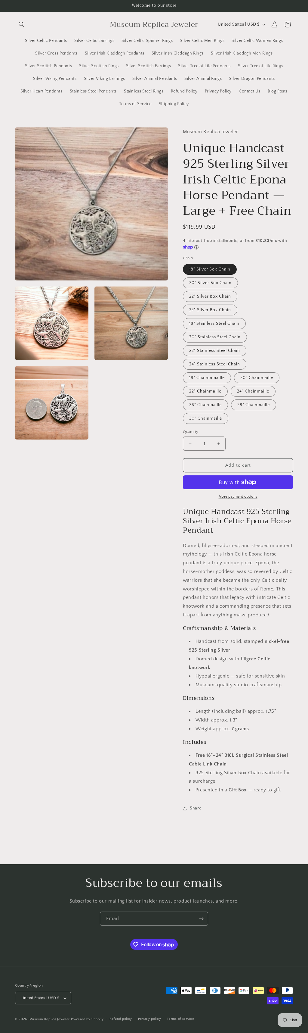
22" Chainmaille (205, 391)
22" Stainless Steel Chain (214, 350)
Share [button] (195, 808)
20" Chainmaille (256, 377)
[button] (21, 24)
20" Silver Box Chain (210, 282)
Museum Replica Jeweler (49, 1019)
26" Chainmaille (205, 404)
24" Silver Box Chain (210, 310)
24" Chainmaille (253, 391)
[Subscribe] (201, 919)
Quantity (190, 432)
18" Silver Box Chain (209, 269)
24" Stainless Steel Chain (214, 364)
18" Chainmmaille (207, 377)
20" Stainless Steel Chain (215, 337)
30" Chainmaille (205, 418)
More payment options (238, 497)
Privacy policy (149, 1019)
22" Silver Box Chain (210, 296)
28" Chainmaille (253, 404)
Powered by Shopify (87, 1019)
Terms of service (180, 1019)
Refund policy (120, 1019)
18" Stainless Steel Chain (214, 323)
